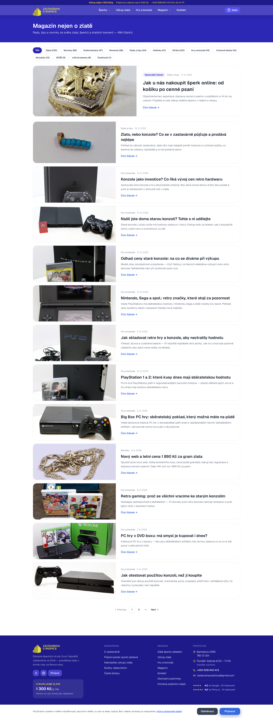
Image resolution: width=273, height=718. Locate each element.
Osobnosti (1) (104, 57)
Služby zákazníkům (115, 668)
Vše (37, 50)
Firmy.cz (55, 673)
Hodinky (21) (159, 50)
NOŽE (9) (60, 57)
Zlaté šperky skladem (170, 651)
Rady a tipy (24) (138, 50)
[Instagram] (43, 673)
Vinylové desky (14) (226, 50)
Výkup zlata (123, 10)
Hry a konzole (144, 10)
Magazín (163, 10)
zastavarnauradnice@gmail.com (215, 675)
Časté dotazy (112, 673)
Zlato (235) (51, 50)
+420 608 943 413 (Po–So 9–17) (168, 2)
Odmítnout (207, 711)
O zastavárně (112, 651)
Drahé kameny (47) (93, 50)
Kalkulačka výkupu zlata (118, 662)
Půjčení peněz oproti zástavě (121, 657)
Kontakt (181, 10)
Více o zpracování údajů (169, 711)
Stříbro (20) (178, 50)
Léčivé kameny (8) (81, 57)
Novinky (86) (70, 50)
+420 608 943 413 (208, 670)
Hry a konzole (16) (200, 50)
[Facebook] (36, 673)
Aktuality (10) (43, 57)
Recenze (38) (116, 50)
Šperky (103, 10)
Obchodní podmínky (169, 678)
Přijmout (229, 711)
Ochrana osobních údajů (172, 684)
